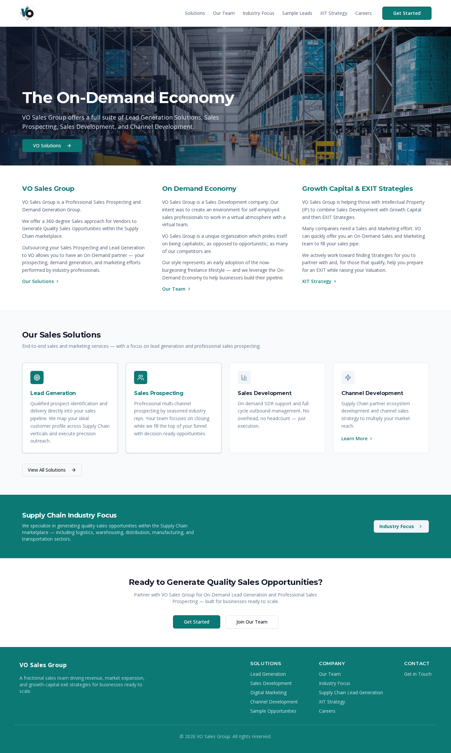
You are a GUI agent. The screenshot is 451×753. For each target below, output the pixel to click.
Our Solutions (38, 281)
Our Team (224, 13)
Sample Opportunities (273, 711)
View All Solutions (47, 470)
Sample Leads (297, 13)
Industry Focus (258, 13)
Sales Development (271, 683)
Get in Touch (418, 674)
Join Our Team (251, 622)
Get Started (407, 13)
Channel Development (274, 702)
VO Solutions (47, 145)
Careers (363, 13)
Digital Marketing (268, 692)
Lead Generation (268, 674)
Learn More (354, 438)
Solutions (195, 13)
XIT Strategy (333, 13)
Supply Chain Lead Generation (351, 692)
